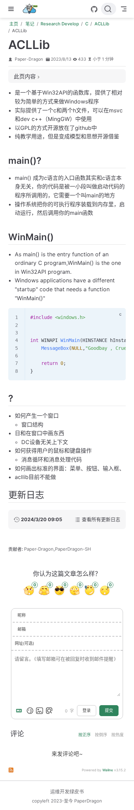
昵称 (22, 615)
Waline (107, 770)
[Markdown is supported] (20, 711)
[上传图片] (39, 711)
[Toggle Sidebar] (12, 8)
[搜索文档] (108, 9)
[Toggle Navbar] (124, 8)
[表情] (30, 711)
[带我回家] (32, 9)
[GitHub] (94, 9)
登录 (86, 710)
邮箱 (22, 629)
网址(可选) (24, 643)
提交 (109, 710)
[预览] (49, 711)
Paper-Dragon (29, 59)
